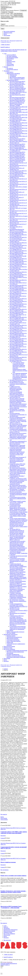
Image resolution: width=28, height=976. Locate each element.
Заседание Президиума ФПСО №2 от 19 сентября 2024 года (18, 131)
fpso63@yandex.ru (5, 47)
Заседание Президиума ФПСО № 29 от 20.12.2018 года (18, 280)
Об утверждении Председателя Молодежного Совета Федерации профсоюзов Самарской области (18, 487)
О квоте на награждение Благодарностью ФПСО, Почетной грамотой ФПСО (17, 393)
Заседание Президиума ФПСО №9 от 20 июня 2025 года (18, 107)
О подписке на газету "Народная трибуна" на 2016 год (18, 422)
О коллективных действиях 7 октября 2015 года (17, 476)
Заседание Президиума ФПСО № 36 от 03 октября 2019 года (18, 259)
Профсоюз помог (8, 32)
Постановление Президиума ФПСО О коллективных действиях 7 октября (17, 104)
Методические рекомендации (17, 77)
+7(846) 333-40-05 (5, 44)
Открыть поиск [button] (4, 49)
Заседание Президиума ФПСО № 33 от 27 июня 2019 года (18, 264)
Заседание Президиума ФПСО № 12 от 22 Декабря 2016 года (18, 339)
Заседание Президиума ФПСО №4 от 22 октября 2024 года (18, 126)
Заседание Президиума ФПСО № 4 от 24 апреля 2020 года (18, 238)
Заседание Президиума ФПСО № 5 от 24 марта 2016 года (18, 360)
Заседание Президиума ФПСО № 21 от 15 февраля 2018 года (18, 304)
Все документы (4, 869)
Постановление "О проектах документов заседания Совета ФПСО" (17, 411)
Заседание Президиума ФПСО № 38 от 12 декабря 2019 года (18, 251)
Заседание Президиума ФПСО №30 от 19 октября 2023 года (17, 155)
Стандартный (23, 10)
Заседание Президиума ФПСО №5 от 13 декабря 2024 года (18, 123)
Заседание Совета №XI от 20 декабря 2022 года (17, 168)
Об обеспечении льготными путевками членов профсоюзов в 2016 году (18, 384)
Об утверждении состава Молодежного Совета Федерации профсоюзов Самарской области (18, 425)
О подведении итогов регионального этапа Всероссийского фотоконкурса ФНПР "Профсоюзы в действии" (18, 507)
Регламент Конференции (13, 654)
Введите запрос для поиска (7, 25)
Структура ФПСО (11, 54)
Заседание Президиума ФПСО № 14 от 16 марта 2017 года (18, 331)
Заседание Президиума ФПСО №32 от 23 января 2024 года (17, 147)
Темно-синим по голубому (17, 16)
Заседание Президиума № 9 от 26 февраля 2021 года (18, 222)
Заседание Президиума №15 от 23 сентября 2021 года (18, 203)
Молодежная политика (12, 638)
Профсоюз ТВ (10, 65)
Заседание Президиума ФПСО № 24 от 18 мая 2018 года (18, 294)
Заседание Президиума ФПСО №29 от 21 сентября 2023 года (17, 158)
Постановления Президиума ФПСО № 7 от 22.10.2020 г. (17, 230)
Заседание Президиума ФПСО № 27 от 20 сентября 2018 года (18, 288)
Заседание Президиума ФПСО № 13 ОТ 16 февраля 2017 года (18, 334)
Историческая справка (12, 57)
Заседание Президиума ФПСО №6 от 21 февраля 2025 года (18, 118)
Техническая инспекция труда (14, 637)
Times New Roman (16, 2)
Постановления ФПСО (12, 80)
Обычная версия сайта (6, 7)
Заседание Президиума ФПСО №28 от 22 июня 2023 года (17, 160)
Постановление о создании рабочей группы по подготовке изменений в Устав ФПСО (18, 572)
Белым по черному (5, 16)
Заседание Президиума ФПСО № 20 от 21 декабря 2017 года (18, 310)
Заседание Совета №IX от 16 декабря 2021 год (17, 192)
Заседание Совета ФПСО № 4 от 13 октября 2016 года (18, 347)
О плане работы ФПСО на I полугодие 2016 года (17, 396)
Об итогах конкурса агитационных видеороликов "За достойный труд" (18, 415)
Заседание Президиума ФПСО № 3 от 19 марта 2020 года (18, 243)
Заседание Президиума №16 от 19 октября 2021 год (18, 200)
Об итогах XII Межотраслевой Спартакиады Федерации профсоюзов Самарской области (18, 419)
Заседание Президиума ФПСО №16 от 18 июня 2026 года (17, 85)
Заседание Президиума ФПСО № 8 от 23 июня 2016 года (18, 352)
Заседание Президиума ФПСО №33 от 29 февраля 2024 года (17, 144)
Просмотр (3, 835)
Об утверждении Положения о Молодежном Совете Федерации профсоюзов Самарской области (18, 469)
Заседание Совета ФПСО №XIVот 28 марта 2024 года (18, 142)
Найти (2, 28)
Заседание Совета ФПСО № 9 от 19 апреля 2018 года (18, 296)
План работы (10, 630)
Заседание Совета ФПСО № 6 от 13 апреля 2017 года (18, 323)
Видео (5, 34)
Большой (11, 12)
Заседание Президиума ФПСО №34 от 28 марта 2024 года (17, 139)
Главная (6, 668)
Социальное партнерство (13, 639)
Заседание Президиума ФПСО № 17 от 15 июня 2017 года (18, 320)
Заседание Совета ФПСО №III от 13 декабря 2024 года (18, 120)
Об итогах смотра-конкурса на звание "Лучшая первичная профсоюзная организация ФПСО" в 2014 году (17, 537)
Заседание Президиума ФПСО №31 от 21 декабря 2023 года (17, 152)
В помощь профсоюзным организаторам (17, 650)
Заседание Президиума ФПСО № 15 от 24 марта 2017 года (18, 328)
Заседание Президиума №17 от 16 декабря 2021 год (18, 195)
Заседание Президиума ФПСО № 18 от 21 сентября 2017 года (18, 318)
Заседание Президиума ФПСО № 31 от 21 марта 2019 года (18, 272)
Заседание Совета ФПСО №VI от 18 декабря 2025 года (18, 93)
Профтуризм (10, 642)
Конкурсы (9, 60)
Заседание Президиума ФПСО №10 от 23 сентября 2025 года (17, 100)
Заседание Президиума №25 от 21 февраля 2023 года (18, 166)
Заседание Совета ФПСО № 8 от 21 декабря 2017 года (18, 307)
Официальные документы (13, 73)
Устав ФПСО (10, 72)
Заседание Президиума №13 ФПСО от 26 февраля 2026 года (18, 87)
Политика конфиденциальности (9, 963)
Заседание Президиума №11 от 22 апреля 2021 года (18, 214)
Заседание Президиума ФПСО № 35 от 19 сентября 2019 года (18, 262)
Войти (2, 817)
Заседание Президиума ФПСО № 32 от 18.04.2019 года (18, 267)
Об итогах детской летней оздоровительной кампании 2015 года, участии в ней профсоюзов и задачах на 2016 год (18, 430)
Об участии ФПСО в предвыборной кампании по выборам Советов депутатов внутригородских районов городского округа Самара (17, 532)
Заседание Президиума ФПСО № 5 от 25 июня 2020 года (18, 235)
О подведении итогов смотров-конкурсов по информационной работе (18, 499)
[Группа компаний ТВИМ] (14, 948)
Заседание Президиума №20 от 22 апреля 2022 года (18, 182)
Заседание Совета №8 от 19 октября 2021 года (17, 198)
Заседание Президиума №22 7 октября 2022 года (17, 176)
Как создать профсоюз (9, 31)
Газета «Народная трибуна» (14, 641)
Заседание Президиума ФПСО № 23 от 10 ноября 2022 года (18, 174)
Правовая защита (11, 635)
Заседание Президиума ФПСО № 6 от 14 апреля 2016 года (18, 358)
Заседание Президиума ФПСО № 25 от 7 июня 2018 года (18, 291)
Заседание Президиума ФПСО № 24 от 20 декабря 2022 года (18, 171)
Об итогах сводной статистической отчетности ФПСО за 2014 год (18, 610)
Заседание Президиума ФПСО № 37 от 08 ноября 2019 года (18, 254)
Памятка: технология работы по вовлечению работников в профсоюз (16, 656)
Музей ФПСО (10, 58)
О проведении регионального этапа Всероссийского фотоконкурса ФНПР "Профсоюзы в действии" (18, 552)
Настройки (3, 8)
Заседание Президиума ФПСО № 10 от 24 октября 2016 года (18, 344)
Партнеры (9, 62)
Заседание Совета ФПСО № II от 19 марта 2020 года (18, 240)
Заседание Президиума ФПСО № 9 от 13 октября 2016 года (18, 350)
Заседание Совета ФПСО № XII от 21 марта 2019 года (18, 270)
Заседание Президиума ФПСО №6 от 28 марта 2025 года (18, 115)
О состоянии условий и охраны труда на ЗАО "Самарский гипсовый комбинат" (18, 503)
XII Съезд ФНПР (11, 633)
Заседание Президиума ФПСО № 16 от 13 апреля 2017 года (18, 326)
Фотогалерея (7, 35)
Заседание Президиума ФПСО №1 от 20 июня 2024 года (18, 134)
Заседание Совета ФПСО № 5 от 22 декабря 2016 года (18, 336)
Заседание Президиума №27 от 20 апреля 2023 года (18, 163)
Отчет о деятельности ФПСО (17, 78)
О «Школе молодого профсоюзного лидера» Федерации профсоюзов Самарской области (16, 388)
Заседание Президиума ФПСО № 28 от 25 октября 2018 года (18, 286)
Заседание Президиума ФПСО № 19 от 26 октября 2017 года (18, 312)
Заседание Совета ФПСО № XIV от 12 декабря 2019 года (18, 248)
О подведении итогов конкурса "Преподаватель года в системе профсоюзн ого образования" (18, 628)
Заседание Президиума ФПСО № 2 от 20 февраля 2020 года (18, 246)
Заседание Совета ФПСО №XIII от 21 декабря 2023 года (18, 150)
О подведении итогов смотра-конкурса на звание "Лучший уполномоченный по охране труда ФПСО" (18, 560)
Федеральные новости (12, 69)
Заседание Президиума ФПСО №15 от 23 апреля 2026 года (17, 82)
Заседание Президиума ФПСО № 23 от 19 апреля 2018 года (18, 299)
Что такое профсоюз (12, 56)
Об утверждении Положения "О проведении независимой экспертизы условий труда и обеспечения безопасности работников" (18, 460)
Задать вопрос (10, 64)
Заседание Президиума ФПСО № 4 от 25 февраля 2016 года (18, 380)
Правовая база (13, 74)
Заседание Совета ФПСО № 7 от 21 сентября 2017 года (18, 315)
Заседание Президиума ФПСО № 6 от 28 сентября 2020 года (18, 232)
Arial (9, 2)
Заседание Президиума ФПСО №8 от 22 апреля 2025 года (18, 110)
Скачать (3, 838)
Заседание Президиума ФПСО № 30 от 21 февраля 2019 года (18, 275)
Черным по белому (18, 15)
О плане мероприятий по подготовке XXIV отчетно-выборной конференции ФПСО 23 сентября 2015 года (18, 605)
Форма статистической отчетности (15, 631)
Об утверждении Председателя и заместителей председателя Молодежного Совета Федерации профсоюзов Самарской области (18, 435)
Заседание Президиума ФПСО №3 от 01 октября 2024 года (18, 128)
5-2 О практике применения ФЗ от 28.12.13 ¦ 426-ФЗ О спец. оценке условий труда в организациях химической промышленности (20, 376)
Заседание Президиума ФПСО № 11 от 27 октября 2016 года (18, 342)
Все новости (10, 68)
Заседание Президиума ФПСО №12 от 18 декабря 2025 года (17, 90)
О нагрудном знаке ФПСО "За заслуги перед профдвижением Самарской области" (17, 473)
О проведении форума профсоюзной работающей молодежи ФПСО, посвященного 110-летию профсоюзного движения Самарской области (18, 566)
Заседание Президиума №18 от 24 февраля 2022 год (18, 190)
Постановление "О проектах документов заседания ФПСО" (17, 490)
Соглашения (13, 76)
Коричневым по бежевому (7, 18)
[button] (5, 53)
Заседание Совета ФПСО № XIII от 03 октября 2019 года (18, 256)
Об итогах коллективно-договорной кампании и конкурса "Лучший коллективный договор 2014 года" (18, 494)
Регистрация (4, 818)
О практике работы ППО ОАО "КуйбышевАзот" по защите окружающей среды (17, 465)
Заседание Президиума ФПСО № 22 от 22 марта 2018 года (18, 302)
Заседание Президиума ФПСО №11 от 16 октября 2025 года (17, 98)
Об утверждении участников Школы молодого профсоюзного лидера (18, 601)
